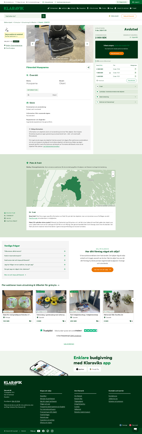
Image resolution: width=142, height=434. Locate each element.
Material (23, 431)
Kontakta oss (10, 2)
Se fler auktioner (10, 36)
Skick (9, 218)
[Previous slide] (33, 44)
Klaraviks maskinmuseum (82, 412)
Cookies (77, 406)
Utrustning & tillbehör (29, 22)
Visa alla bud (131, 80)
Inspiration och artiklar (47, 420)
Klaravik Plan (78, 398)
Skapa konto (123, 2)
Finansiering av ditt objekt (48, 412)
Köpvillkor (43, 396)
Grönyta (17, 22)
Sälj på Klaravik (115, 53)
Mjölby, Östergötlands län (14, 45)
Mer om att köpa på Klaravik (14, 275)
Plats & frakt (12, 221)
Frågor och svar (45, 404)
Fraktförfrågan (45, 414)
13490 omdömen (75, 336)
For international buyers (48, 409)
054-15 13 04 (16, 401)
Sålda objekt (115, 16)
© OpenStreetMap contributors (105, 205)
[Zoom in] (113, 172)
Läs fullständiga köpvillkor (51, 146)
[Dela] (88, 67)
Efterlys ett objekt (46, 422)
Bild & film (11, 213)
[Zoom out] (113, 175)
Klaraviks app (44, 417)
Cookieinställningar (34, 2)
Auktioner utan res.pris (63, 2)
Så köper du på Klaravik (47, 398)
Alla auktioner (49, 2)
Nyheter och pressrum (116, 401)
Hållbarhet (77, 409)
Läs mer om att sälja (101, 269)
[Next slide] (87, 44)
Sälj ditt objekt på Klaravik (48, 401)
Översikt (10, 215)
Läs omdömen (69, 344)
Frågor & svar (21, 2)
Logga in (136, 2)
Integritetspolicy (79, 404)
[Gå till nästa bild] (133, 300)
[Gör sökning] (43, 16)
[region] (70, 188)
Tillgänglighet (78, 401)
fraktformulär (33, 218)
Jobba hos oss (113, 398)
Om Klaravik (78, 396)
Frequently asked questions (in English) (52, 406)
